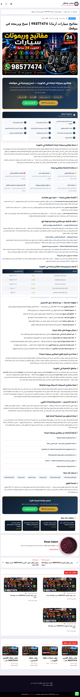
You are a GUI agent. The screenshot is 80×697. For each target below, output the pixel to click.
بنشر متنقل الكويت (9, 477)
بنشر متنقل (72, 18)
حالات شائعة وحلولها (67, 128)
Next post (35, 560)
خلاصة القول (45, 138)
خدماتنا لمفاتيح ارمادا (43, 122)
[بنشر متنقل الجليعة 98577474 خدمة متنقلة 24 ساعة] (59, 584)
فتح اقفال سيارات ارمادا (70, 477)
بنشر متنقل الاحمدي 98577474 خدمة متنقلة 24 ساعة (11, 659)
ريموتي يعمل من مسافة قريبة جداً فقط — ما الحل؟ (60, 460)
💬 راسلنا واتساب (30, 509)
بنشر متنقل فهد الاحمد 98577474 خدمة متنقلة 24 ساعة (70, 659)
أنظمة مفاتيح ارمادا (19, 122)
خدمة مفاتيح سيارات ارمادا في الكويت (65, 122)
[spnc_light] (1, 4)
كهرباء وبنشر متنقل (55, 477)
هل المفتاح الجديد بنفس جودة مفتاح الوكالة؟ (61, 455)
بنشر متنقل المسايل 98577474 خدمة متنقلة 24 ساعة (23, 596)
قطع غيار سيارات (37, 683)
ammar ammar (70, 593)
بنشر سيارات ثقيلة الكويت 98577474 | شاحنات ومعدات (30, 659)
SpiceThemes (31, 694)
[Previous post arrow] (77, 562)
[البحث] (6, 4)
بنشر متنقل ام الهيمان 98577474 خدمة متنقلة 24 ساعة (61, 627)
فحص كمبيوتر (32, 477)
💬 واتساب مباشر (30, 103)
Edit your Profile (49, 545)
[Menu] (11, 4)
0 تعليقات (43, 18)
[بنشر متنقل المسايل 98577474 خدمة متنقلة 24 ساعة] (20, 584)
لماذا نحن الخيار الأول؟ (43, 133)
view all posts (53, 549)
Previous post (46, 560)
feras (28, 663)
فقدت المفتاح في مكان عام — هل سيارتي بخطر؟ (61, 443)
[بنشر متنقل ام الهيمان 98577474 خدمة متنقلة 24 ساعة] (59, 615)
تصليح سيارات (21, 477)
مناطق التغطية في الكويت (17, 133)
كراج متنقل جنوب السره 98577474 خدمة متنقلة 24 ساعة (22, 564)
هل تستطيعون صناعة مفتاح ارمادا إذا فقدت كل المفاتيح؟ (58, 449)
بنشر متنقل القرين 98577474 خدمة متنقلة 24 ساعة (50, 659)
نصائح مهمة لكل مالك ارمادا (65, 133)
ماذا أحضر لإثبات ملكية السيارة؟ (66, 438)
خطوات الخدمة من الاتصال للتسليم (15, 128)
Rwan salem (62, 18)
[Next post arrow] (2, 562)
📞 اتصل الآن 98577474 (48, 103)
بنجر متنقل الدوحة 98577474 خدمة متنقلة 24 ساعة (57, 564)
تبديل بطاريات (42, 477)
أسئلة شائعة (70, 138)
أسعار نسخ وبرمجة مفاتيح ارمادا (40, 128)
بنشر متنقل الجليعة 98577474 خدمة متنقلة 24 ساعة (60, 595)
